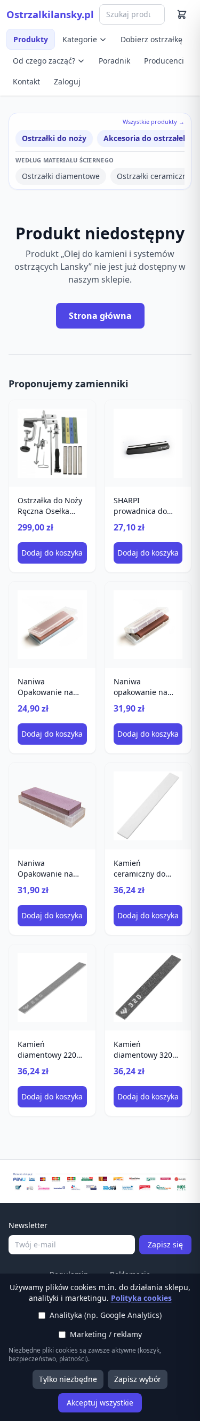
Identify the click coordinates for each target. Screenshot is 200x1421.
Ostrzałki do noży (54, 138)
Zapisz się (165, 1244)
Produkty (30, 39)
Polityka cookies (141, 1298)
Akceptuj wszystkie (100, 1402)
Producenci (164, 61)
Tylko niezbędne (68, 1379)
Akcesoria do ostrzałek (145, 138)
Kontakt (26, 81)
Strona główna (100, 316)
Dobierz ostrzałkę (151, 39)
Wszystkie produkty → (154, 122)
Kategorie (79, 39)
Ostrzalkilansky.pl (50, 14)
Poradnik (114, 61)
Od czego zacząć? (44, 61)
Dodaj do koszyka (52, 553)
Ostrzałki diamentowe (61, 176)
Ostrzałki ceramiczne (154, 176)
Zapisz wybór (137, 1379)
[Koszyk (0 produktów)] (182, 14)
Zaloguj (67, 81)
